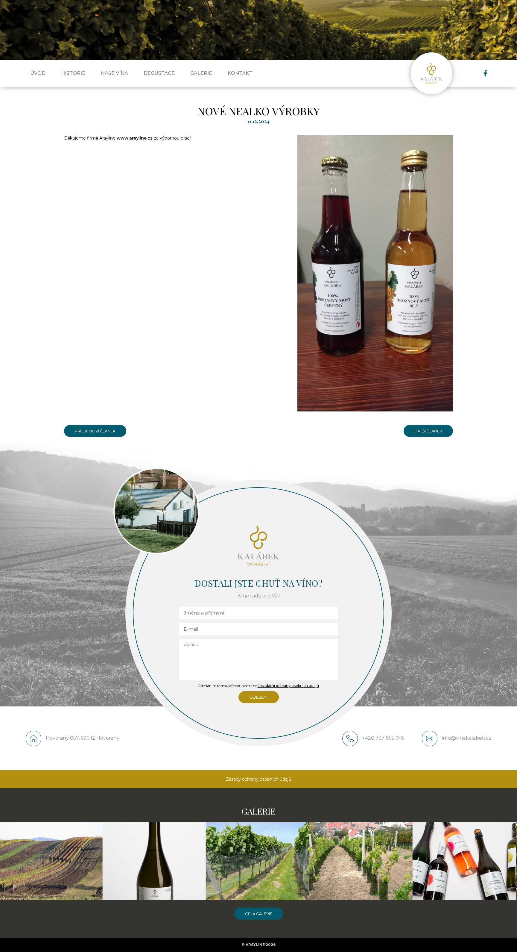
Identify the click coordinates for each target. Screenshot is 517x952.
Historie (73, 73)
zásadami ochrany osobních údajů (288, 685)
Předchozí (95, 429)
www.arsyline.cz (135, 138)
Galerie (201, 73)
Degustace (159, 73)
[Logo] (431, 73)
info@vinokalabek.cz (466, 738)
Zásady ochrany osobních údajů (258, 779)
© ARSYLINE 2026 (258, 944)
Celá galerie (258, 913)
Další (428, 429)
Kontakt (240, 73)
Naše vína (114, 73)
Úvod (37, 73)
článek (434, 431)
